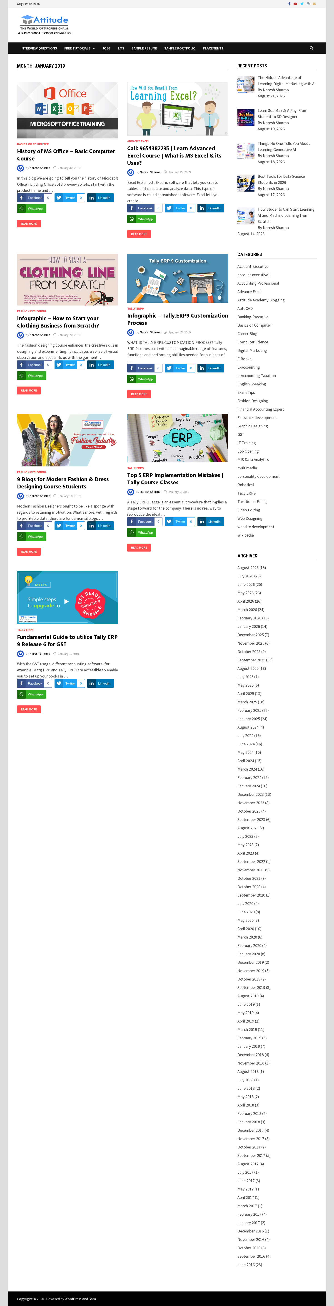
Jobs (106, 48)
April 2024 (245, 760)
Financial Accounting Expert (260, 409)
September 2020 (251, 895)
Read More (29, 224)
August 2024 (248, 727)
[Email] (314, 3)
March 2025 (247, 702)
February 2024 (249, 777)
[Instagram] (309, 3)
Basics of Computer (33, 144)
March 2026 (247, 609)
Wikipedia (245, 535)
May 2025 (245, 685)
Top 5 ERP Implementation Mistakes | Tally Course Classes (175, 479)
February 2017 (249, 1214)
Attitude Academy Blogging (261, 300)
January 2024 (248, 786)
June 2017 (246, 1180)
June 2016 (246, 1264)
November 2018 (250, 1063)
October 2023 (248, 811)
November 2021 (250, 869)
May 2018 (245, 1096)
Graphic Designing (252, 426)
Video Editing (248, 510)
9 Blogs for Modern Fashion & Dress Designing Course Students (63, 483)
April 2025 (245, 693)
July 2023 (245, 836)
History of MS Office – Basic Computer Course (66, 155)
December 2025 (250, 634)
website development (255, 526)
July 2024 (245, 735)
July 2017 (245, 1172)
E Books (244, 358)
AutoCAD (245, 308)
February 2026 (249, 618)
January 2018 (248, 1121)
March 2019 (247, 1029)
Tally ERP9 (135, 308)
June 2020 (246, 911)
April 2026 (245, 601)
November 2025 (250, 643)
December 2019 (250, 962)
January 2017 (248, 1222)
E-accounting (248, 367)
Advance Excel (138, 141)
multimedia (247, 468)
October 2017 (248, 1147)
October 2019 (248, 979)
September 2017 (251, 1155)
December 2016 (250, 1231)
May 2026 (245, 592)
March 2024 (247, 769)
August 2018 (248, 1071)
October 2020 (248, 886)
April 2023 (245, 853)
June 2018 (246, 1088)
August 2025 (248, 668)
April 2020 (245, 928)
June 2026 (246, 584)
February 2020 (249, 945)
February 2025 (249, 710)
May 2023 (245, 844)
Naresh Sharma (40, 168)
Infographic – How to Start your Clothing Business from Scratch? (58, 322)
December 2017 (250, 1130)
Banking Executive (252, 316)
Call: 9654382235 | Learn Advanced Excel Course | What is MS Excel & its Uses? (174, 156)
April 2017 (245, 1197)
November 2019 (250, 970)
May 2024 (245, 752)
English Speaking (251, 384)
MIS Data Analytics (253, 459)
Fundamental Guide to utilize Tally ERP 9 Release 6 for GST (67, 641)
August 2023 (248, 827)
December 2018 (250, 1054)
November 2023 (250, 802)
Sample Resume (144, 48)
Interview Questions (39, 48)
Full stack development (257, 417)
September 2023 (251, 819)
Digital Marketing (252, 350)
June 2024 (246, 744)
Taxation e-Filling (252, 501)
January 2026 (248, 626)
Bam (92, 1298)
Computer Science (252, 342)
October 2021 (248, 878)
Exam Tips (246, 392)
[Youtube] (295, 3)
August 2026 (248, 567)
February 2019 (249, 1037)
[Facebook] (289, 3)
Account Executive (252, 266)
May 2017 (245, 1189)
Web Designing (249, 518)
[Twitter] (302, 3)
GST (240, 434)
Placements (213, 48)
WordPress (73, 1298)
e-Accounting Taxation (256, 375)
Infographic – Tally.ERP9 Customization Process (177, 320)
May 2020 (245, 920)
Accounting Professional (258, 283)
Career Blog (247, 333)
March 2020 (247, 937)
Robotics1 (246, 484)
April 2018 (245, 1105)
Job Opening (248, 451)
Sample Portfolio (180, 48)
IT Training (246, 442)
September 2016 (251, 1256)
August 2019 (248, 995)
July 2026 (245, 576)
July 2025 (245, 676)
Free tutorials (77, 48)
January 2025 (248, 718)
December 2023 (250, 794)
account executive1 (253, 274)
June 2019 (246, 1004)
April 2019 (245, 1021)
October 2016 (248, 1247)
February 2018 (249, 1113)
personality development (258, 476)
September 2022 (251, 861)
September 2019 (251, 987)
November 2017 (250, 1138)
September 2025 (251, 660)
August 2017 (248, 1163)
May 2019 (245, 1012)
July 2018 (245, 1079)
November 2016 (250, 1239)
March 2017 (247, 1205)
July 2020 (245, 903)
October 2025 (248, 651)
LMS (121, 48)
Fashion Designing (31, 311)
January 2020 (248, 953)
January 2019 (248, 1046)
